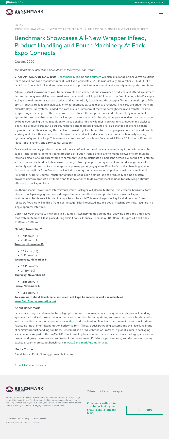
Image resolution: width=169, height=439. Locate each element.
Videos (91, 391)
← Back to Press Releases (30, 365)
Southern (95, 77)
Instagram (118, 391)
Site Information (39, 418)
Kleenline (78, 77)
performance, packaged (147, 2)
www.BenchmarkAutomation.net (87, 343)
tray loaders (67, 322)
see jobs (145, 410)
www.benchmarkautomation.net (35, 301)
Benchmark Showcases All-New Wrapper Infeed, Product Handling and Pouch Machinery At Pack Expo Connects (81, 29)
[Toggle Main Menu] (161, 12)
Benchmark (65, 77)
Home (18, 25)
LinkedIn (104, 391)
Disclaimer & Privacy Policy (17, 418)
